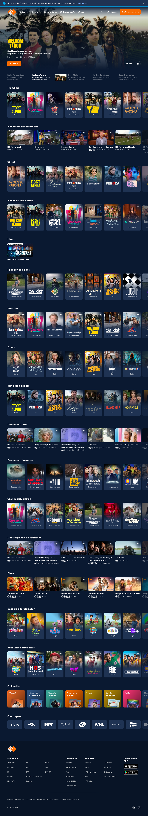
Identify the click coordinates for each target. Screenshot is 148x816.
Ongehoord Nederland (34, 776)
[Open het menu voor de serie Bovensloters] (119, 275)
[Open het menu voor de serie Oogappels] (138, 392)
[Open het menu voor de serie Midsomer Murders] (119, 206)
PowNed (29, 781)
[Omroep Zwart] (116, 724)
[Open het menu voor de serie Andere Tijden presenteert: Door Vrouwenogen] (100, 275)
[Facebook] (133, 808)
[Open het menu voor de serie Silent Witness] (80, 353)
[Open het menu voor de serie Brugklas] (61, 653)
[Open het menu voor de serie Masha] (22, 615)
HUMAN (10, 776)
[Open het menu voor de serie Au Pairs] (138, 314)
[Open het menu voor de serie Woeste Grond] (138, 94)
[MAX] (82, 724)
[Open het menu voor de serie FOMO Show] (80, 94)
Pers (67, 772)
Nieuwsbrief (70, 776)
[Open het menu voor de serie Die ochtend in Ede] (61, 466)
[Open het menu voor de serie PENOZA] (119, 168)
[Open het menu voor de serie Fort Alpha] (22, 94)
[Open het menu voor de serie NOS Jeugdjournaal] (42, 653)
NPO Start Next (90, 772)
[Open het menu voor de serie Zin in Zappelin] (42, 615)
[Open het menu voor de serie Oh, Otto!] (138, 168)
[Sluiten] (143, 3)
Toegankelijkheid (71, 767)
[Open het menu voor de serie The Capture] (138, 353)
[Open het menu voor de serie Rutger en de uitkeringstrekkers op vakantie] (22, 275)
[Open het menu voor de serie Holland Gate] (100, 466)
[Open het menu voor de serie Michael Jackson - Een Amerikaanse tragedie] (42, 466)
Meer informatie (82, 3)
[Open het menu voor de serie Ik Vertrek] (80, 275)
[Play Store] (131, 772)
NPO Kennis (108, 763)
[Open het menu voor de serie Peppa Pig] (61, 615)
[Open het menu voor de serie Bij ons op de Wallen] (119, 505)
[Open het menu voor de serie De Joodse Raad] (100, 392)
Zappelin (88, 763)
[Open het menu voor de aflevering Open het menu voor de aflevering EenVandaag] (84, 132)
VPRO (47, 763)
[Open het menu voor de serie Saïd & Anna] (80, 615)
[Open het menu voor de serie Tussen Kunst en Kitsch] (100, 206)
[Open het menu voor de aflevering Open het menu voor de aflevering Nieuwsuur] (57, 132)
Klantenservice (71, 786)
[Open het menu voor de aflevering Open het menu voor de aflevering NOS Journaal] (30, 132)
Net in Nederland (110, 776)
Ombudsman (108, 772)
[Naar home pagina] (11, 12)
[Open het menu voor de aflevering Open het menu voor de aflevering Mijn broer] (111, 430)
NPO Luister (89, 781)
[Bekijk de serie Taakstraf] (132, 664)
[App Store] (131, 766)
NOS (27, 767)
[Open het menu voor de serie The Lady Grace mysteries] (100, 653)
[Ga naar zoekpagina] (102, 12)
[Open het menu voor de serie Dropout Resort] (61, 505)
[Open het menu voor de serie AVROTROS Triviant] (138, 206)
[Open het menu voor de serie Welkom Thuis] (80, 653)
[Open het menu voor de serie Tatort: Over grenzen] (119, 353)
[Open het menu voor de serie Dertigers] (100, 168)
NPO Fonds (107, 767)
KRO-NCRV (11, 781)
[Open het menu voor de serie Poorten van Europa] (22, 466)
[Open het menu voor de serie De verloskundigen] (80, 314)
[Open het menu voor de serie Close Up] (138, 275)
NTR (27, 772)
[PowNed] (48, 724)
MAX (28, 763)
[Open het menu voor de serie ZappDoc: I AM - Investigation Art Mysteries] (138, 466)
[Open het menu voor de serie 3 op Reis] (61, 275)
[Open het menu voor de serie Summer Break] (22, 653)
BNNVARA (10, 767)
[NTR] (14, 724)
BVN (86, 776)
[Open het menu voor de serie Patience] (61, 353)
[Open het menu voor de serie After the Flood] (22, 353)
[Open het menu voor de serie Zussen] (61, 168)
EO (8, 772)
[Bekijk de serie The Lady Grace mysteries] (93, 664)
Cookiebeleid (54, 799)
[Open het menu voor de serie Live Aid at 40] (80, 466)
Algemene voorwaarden (15, 799)
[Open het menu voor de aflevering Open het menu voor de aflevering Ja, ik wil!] (138, 543)
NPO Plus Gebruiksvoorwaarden (37, 799)
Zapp (87, 767)
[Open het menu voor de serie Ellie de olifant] (119, 615)
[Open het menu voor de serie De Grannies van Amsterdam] (42, 94)
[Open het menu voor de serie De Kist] (42, 275)
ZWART (48, 772)
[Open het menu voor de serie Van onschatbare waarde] (119, 94)
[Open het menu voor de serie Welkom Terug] (100, 94)
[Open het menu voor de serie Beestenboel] (61, 206)
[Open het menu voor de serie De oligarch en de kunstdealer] (119, 466)
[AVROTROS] (133, 724)
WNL (47, 767)
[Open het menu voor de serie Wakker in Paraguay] (80, 505)
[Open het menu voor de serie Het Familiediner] (61, 314)
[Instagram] (139, 808)
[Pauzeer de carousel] (138, 63)
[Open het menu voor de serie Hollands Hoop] (119, 392)
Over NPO (69, 763)
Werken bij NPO (71, 781)
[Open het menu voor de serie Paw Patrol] (100, 615)
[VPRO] (65, 724)
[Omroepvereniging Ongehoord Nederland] (31, 724)
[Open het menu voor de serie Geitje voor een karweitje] (138, 615)
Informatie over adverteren (70, 799)
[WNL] (99, 724)
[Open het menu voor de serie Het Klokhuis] (119, 653)
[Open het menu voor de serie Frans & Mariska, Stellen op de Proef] (138, 505)
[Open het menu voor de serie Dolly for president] (61, 94)
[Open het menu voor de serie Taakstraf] (138, 653)
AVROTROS (11, 763)
